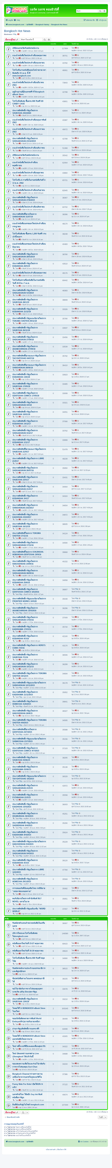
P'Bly (14, 34)
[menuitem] (17, 20)
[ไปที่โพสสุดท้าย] (78, 48)
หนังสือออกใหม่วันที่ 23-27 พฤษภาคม (27, 943)
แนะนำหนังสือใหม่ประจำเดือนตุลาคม (28, 173)
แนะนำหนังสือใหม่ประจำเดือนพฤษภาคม (29, 55)
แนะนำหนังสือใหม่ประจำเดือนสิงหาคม (28, 207)
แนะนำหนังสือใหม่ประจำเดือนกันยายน (28, 190)
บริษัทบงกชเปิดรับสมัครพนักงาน (25, 48)
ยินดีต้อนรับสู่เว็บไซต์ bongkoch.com (28, 1104)
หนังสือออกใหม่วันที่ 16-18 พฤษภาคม (27, 951)
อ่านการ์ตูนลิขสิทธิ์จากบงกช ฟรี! (25, 1029)
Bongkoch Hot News (17, 31)
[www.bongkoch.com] (17, 9)
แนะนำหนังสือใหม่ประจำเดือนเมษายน (28, 63)
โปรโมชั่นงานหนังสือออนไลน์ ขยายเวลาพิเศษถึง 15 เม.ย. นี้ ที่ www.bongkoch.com (29, 73)
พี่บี (18, 34)
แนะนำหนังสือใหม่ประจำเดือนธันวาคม (28, 148)
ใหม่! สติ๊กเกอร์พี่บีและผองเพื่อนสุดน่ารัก (29, 1046)
